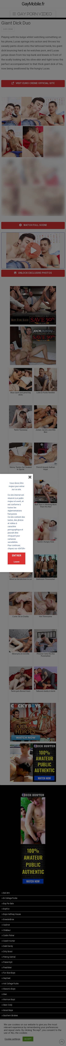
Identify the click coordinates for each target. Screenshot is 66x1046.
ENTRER (16, 555)
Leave (16, 562)
